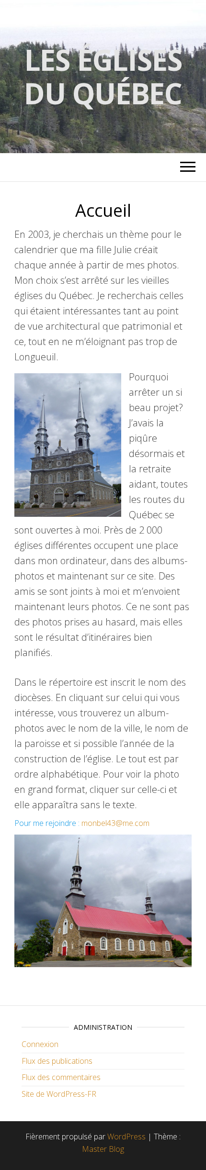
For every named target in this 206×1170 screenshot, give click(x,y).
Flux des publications (57, 1061)
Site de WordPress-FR (59, 1094)
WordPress (126, 1136)
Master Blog (103, 1149)
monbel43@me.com (115, 823)
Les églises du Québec (103, 76)
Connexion (40, 1044)
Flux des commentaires (61, 1077)
